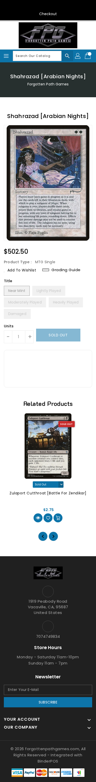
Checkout (48, 13)
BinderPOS (48, 761)
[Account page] (78, 56)
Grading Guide (66, 269)
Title (8, 281)
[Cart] (88, 56)
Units (9, 326)
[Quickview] (38, 517)
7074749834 (48, 636)
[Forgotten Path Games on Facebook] (23, 6)
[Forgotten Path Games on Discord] (53, 6)
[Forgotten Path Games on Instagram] (43, 6)
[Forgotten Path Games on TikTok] (72, 6)
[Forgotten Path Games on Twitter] (33, 6)
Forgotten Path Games (48, 84)
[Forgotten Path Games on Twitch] (63, 6)
